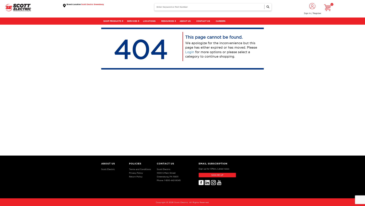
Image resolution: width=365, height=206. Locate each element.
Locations (149, 21)
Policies (135, 163)
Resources (167, 21)
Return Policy (135, 177)
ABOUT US (108, 163)
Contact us (203, 21)
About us (185, 21)
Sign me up (217, 175)
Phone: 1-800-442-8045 (169, 180)
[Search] (267, 7)
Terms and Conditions (140, 169)
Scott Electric (108, 169)
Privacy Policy (136, 173)
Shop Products (112, 21)
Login (189, 52)
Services (132, 21)
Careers (220, 21)
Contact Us (165, 163)
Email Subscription (213, 163)
